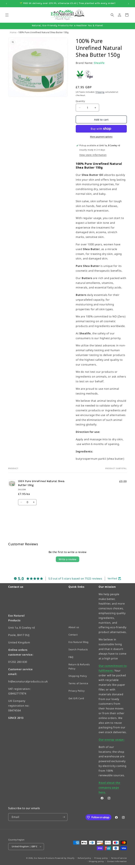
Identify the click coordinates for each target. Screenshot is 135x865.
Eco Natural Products (44, 858)
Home (13, 32)
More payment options (101, 136)
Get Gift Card (76, 698)
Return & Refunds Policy (79, 666)
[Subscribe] (63, 817)
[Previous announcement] (6, 3)
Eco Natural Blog (78, 642)
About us (73, 627)
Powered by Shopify (65, 858)
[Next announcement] (128, 3)
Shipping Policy (77, 675)
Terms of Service (78, 683)
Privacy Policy (76, 690)
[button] (7, 15)
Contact (73, 634)
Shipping (99, 92)
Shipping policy (96, 861)
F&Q (70, 656)
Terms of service (119, 858)
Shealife (99, 63)
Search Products (78, 649)
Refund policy (84, 858)
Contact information (117, 861)
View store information (93, 154)
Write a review (67, 559)
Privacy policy (101, 858)
